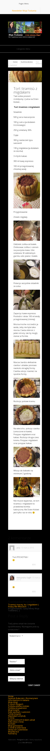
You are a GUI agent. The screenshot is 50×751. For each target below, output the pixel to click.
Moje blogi (13, 702)
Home (15, 62)
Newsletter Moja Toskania (24, 10)
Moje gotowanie (15, 725)
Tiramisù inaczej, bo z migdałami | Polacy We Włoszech (23, 605)
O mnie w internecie (17, 727)
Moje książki (13, 710)
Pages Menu (24, 3)
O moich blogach (15, 704)
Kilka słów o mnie (16, 721)
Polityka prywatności (17, 708)
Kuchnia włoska (27, 62)
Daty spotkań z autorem (19, 712)
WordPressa (27, 743)
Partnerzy (12, 733)
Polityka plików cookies (18, 706)
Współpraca (13, 731)
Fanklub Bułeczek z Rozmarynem (23, 698)
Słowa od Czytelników (18, 729)
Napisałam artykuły (17, 716)
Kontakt (11, 723)
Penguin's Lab (22, 740)
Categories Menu (23, 49)
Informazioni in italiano (18, 700)
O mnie (11, 718)
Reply (34, 565)
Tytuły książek (14, 714)
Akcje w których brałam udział (21, 720)
